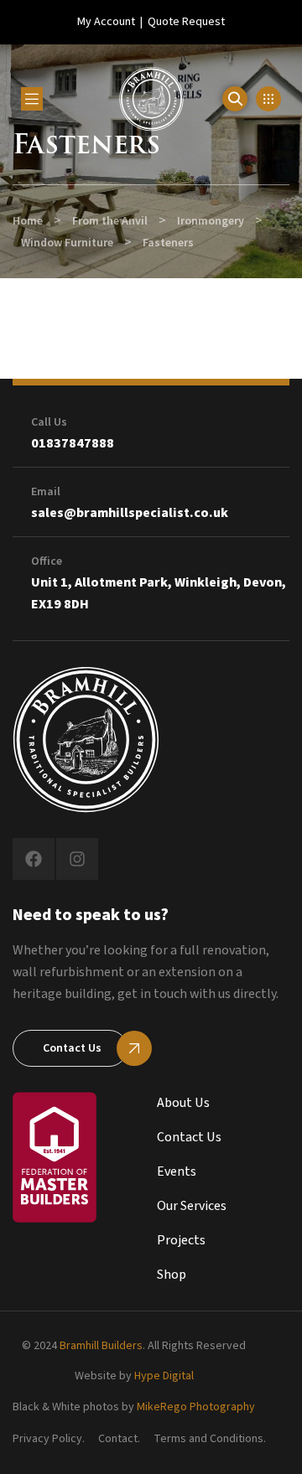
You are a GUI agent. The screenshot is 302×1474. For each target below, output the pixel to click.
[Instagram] (77, 859)
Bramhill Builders (101, 1345)
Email (45, 492)
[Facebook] (34, 859)
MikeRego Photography (196, 1407)
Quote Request (186, 21)
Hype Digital (164, 1376)
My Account (106, 21)
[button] (268, 98)
